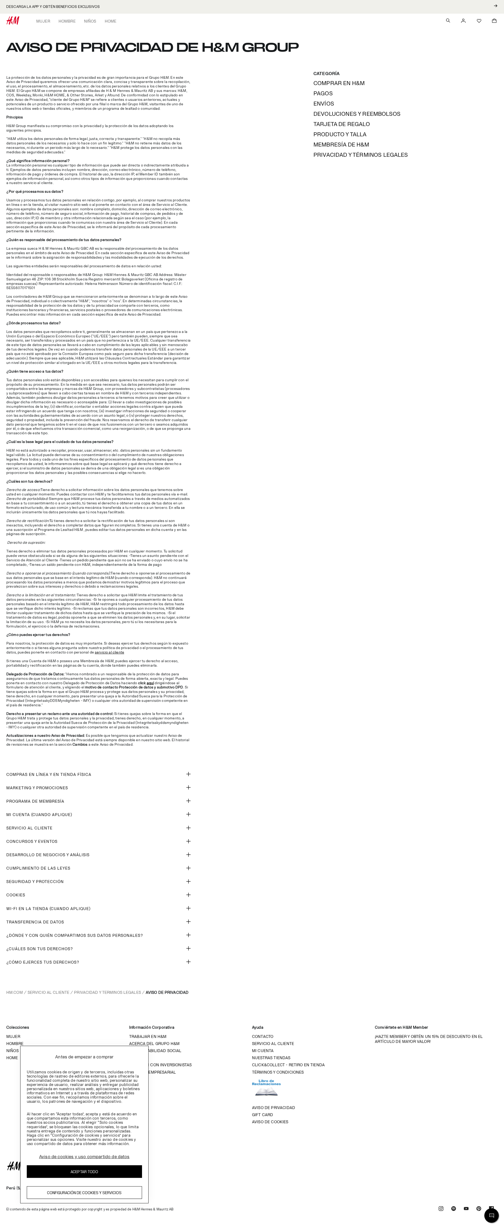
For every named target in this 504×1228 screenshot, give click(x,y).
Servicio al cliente (48, 992)
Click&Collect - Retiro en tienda (288, 1065)
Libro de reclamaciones (271, 1090)
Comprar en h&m (339, 83)
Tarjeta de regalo (341, 124)
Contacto (262, 1036)
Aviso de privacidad (273, 1107)
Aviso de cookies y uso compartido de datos (84, 1156)
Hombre (67, 21)
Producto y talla (340, 134)
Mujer (43, 21)
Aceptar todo (84, 1171)
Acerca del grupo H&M (154, 1043)
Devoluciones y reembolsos (357, 114)
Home (111, 21)
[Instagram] (441, 1209)
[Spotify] (453, 1209)
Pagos (323, 93)
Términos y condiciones (278, 1072)
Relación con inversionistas (160, 1065)
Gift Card (262, 1114)
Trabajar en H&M (147, 1036)
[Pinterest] (479, 1209)
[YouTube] (466, 1209)
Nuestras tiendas (271, 1057)
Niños (90, 21)
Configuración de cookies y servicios (84, 1192)
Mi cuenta (263, 1050)
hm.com (14, 992)
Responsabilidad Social (155, 1050)
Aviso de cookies (270, 1122)
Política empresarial (152, 1072)
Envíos (323, 104)
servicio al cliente (109, 652)
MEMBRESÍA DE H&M (341, 145)
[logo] (252, 1166)
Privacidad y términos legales (360, 155)
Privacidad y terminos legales (107, 992)
